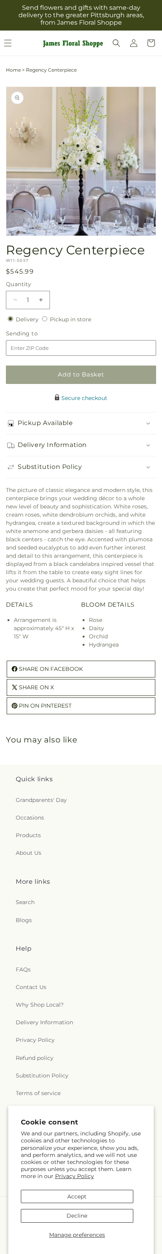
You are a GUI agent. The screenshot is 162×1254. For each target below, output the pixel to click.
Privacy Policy (74, 1176)
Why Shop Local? (40, 1004)
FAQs (23, 969)
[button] (116, 43)
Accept (77, 1196)
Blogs (24, 920)
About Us (28, 852)
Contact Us (31, 987)
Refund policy (34, 1057)
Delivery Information (44, 1022)
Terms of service (38, 1093)
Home (13, 70)
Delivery (28, 319)
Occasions (30, 817)
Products (28, 835)
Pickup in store (70, 319)
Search (25, 902)
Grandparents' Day (41, 800)
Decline (76, 1215)
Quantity (18, 284)
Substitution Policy (42, 1075)
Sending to (33, 334)
